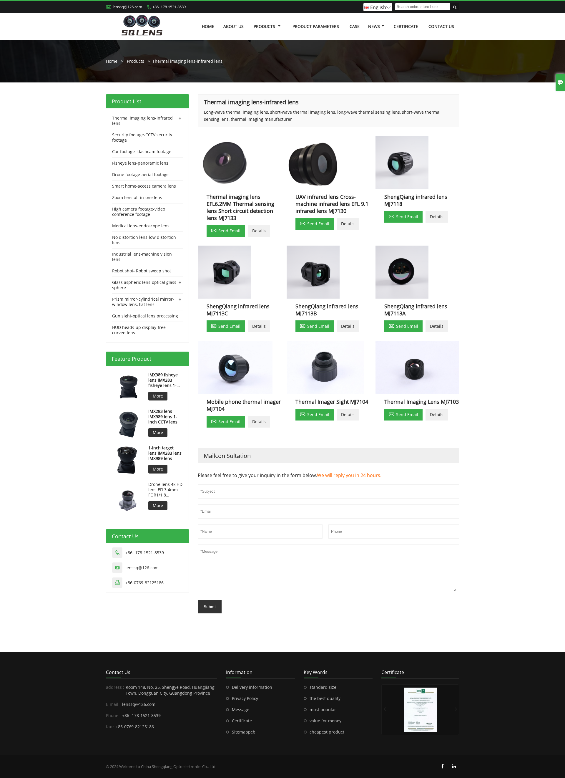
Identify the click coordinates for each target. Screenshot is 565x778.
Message (240, 709)
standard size (323, 687)
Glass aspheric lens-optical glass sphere (144, 284)
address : (115, 687)
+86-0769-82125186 (144, 582)
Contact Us (441, 26)
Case (355, 26)
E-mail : (113, 704)
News (374, 26)
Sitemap (240, 732)
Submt (210, 606)
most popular (323, 709)
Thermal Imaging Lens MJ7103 (421, 401)
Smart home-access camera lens (144, 186)
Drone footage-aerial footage (140, 174)
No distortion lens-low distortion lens (144, 239)
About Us (233, 26)
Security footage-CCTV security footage (142, 137)
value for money (325, 721)
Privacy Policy (245, 698)
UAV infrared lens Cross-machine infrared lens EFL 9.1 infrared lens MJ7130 (331, 203)
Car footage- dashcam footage (141, 151)
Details (259, 231)
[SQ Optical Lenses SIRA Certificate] (420, 710)
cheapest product (327, 732)
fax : (110, 726)
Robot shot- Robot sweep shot (141, 271)
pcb (251, 732)
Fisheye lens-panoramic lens (140, 163)
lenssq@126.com (127, 6)
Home (208, 26)
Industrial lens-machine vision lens (142, 256)
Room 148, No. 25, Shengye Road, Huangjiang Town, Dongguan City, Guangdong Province (170, 690)
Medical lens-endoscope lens (141, 226)
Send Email (225, 230)
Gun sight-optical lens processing (145, 316)
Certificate (406, 26)
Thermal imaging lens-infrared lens (187, 61)
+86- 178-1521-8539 (169, 6)
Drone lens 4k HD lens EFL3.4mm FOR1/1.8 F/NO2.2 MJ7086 (165, 490)
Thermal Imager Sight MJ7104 (331, 401)
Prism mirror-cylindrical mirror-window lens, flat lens (143, 301)
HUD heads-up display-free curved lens (139, 330)
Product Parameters (316, 26)
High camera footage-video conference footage (138, 211)
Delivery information (252, 687)
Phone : (113, 715)
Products (265, 26)
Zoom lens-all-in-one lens (137, 197)
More (158, 396)
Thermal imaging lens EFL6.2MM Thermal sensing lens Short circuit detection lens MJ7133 (240, 207)
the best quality (325, 698)
